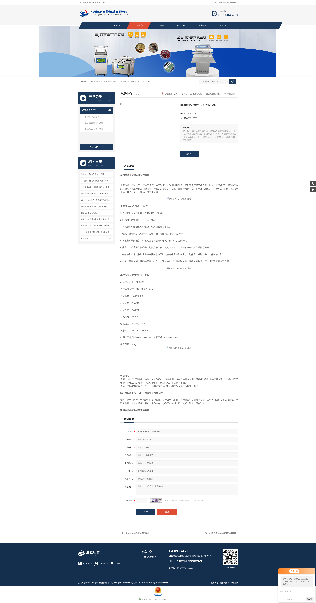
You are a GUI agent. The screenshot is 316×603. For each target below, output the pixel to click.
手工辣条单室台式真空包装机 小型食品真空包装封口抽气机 (96, 187)
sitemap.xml (163, 583)
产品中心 (139, 25)
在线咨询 (188, 154)
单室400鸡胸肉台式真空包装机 (93, 174)
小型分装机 (135, 81)
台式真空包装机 (124, 81)
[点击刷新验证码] (156, 500)
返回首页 (218, 2)
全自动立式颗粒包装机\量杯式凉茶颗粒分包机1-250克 (96, 219)
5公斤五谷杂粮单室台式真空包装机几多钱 (96, 200)
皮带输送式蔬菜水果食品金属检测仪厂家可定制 (96, 226)
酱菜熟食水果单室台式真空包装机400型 (96, 206)
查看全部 (84, 238)
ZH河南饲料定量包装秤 (139, 533)
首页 (176, 94)
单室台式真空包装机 (93, 117)
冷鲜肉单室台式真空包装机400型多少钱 (96, 193)
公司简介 (86, 564)
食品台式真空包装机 (89, 213)
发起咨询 (310, 599)
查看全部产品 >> (96, 147)
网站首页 (96, 25)
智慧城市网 (224, 583)
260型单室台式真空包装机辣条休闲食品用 (96, 181)
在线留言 (226, 2)
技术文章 (181, 25)
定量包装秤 (145, 81)
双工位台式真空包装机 (94, 123)
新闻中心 (160, 25)
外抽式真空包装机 (95, 81)
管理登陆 (234, 583)
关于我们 (117, 25)
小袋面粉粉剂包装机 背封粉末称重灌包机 (96, 232)
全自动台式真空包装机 (94, 129)
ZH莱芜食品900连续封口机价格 (223, 533)
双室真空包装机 (110, 81)
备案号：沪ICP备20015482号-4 (144, 583)
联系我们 (234, 2)
